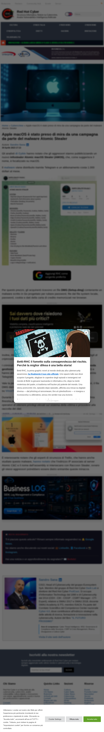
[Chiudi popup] (86, 333)
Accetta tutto (92, 719)
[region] (52, 718)
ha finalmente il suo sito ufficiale (43, 374)
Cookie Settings (55, 719)
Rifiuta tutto (74, 719)
